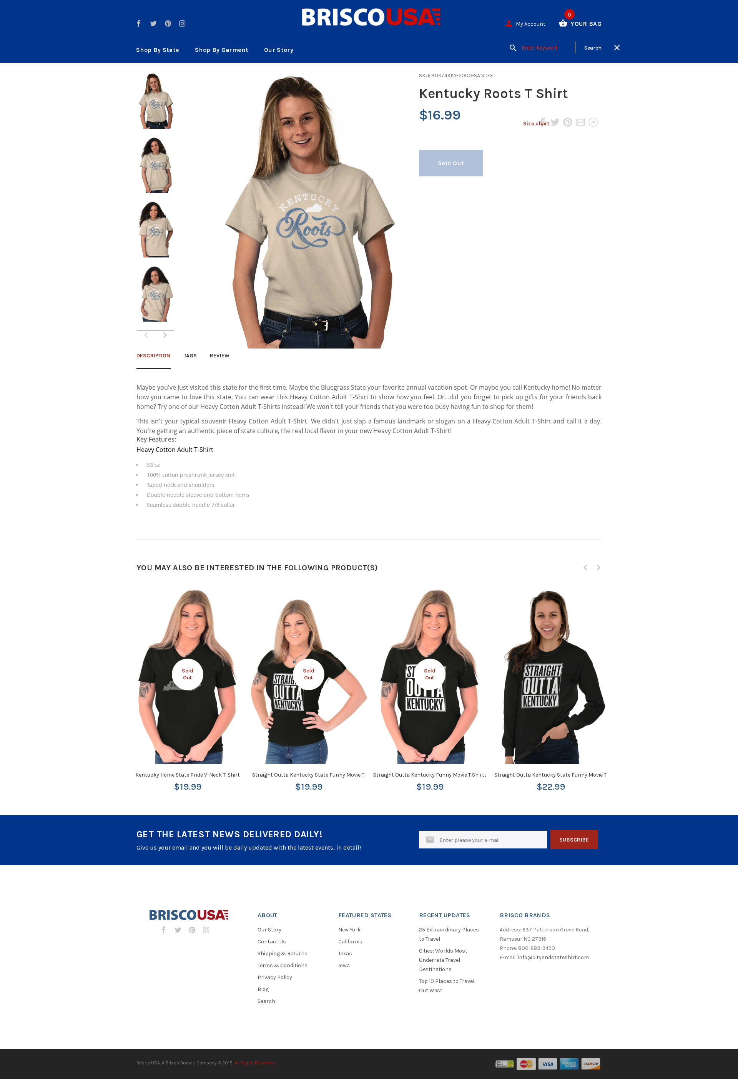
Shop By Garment (221, 49)
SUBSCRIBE (574, 840)
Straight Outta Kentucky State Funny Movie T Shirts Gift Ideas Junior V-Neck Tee (351, 775)
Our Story (278, 49)
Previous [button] (585, 567)
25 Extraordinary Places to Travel (449, 934)
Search (266, 1001)
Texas (345, 953)
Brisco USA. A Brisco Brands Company (176, 1063)
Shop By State (157, 49)
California (350, 941)
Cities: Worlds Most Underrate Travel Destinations (443, 960)
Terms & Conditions (283, 965)
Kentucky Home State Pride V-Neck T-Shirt (187, 775)
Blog (263, 989)
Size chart (536, 123)
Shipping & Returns (283, 953)
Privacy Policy (275, 977)
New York (349, 929)
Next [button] (165, 335)
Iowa (344, 965)
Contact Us (272, 941)
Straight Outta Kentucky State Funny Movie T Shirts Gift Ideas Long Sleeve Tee (590, 775)
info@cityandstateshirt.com (553, 957)
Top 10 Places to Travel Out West (446, 986)
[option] (155, 104)
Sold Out (451, 163)
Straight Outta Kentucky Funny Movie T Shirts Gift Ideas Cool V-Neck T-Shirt (467, 775)
